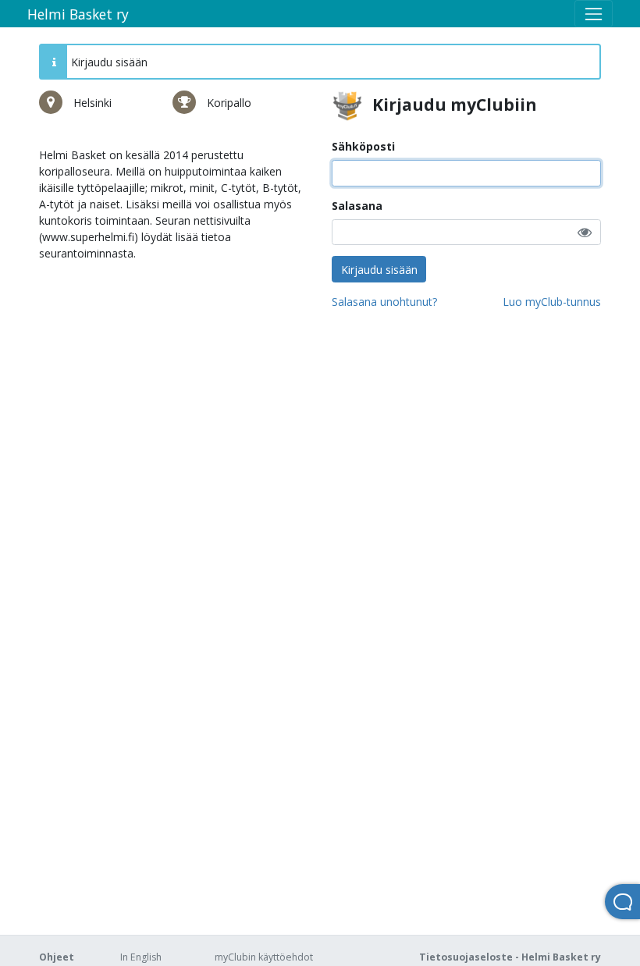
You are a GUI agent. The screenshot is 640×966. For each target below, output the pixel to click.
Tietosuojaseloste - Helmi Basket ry (510, 957)
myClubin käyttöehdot (264, 957)
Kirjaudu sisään (379, 269)
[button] (585, 232)
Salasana (357, 205)
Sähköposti (363, 146)
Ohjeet (56, 957)
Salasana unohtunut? (384, 301)
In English (141, 957)
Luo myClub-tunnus (552, 301)
